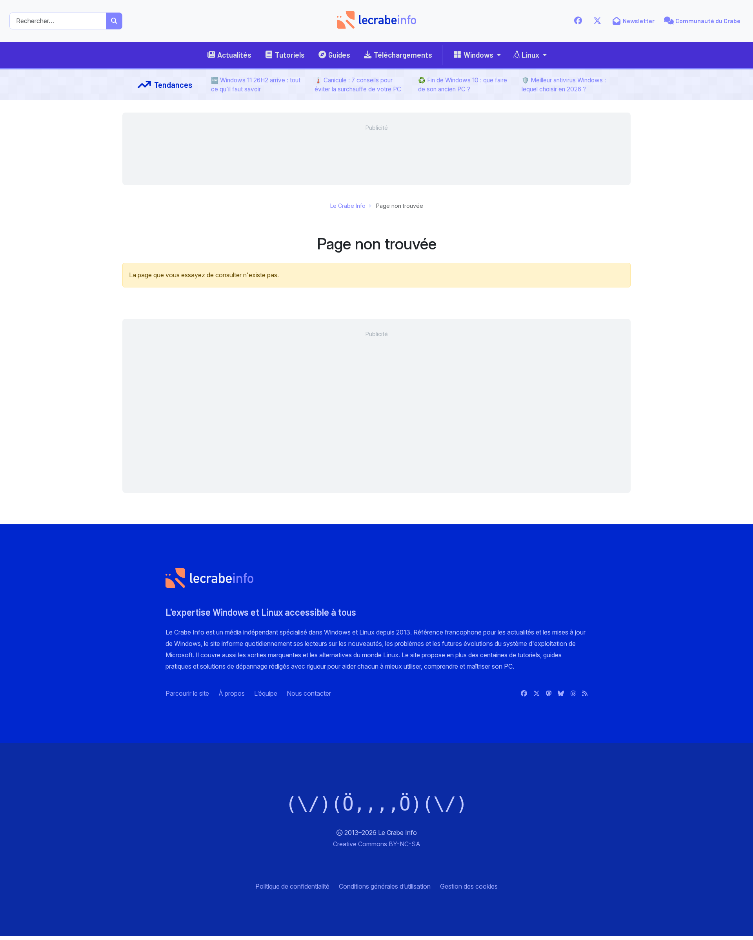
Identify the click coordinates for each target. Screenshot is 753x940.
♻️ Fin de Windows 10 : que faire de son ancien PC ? (462, 84)
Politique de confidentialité (292, 886)
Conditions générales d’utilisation (385, 886)
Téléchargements (403, 54)
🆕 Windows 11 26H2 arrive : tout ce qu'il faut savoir (255, 84)
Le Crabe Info (348, 205)
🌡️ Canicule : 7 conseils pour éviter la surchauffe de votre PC (358, 84)
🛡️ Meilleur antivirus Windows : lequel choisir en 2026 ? (564, 84)
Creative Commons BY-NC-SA (376, 844)
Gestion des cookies (469, 886)
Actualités (234, 54)
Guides (339, 54)
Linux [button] (530, 54)
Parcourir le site (187, 693)
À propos (231, 693)
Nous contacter (309, 693)
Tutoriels (290, 54)
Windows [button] (478, 54)
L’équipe (265, 693)
